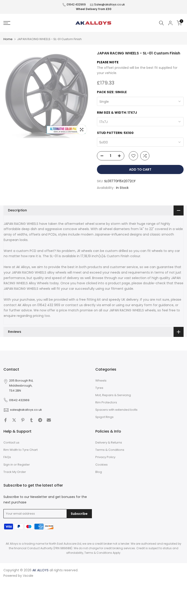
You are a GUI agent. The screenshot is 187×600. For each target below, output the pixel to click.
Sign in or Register (16, 464)
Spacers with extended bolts (116, 410)
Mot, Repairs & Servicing (113, 395)
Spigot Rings (104, 417)
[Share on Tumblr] (31, 420)
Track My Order (14, 472)
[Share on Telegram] (40, 420)
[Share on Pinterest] (23, 420)
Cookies (101, 464)
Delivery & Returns (108, 442)
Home (8, 39)
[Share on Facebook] (5, 420)
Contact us (11, 442)
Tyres (99, 388)
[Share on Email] (49, 420)
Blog (98, 472)
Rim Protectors (106, 402)
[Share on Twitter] (14, 420)
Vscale (28, 575)
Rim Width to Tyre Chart (20, 450)
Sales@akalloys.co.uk (109, 4)
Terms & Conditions (109, 450)
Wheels (100, 380)
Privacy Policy (105, 457)
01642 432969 (76, 4)
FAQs (7, 457)
